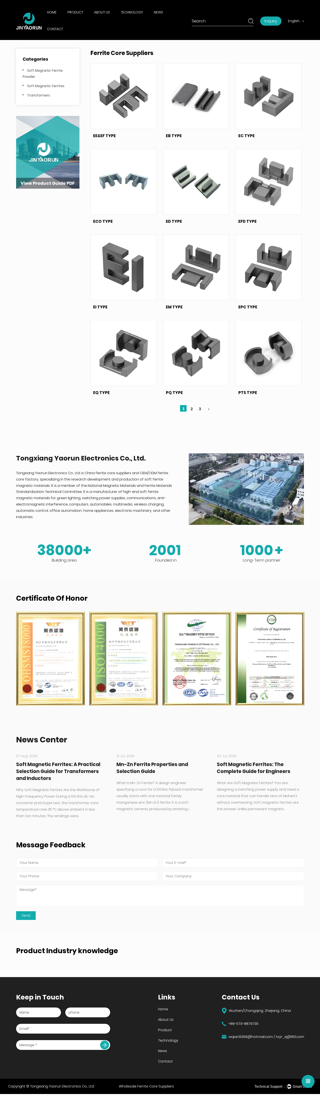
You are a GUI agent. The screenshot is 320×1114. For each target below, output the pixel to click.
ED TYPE (174, 221)
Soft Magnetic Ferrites (45, 85)
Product (75, 12)
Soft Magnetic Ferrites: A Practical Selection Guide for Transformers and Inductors (58, 771)
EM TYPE (174, 307)
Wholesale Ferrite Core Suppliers (146, 1086)
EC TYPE (246, 135)
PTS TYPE (247, 392)
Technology (132, 12)
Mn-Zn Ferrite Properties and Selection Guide (152, 768)
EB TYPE (174, 135)
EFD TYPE (247, 221)
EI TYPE (100, 307)
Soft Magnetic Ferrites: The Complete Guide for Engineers (253, 768)
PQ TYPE (174, 392)
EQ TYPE (101, 392)
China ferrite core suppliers (108, 473)
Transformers (38, 95)
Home (52, 12)
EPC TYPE (247, 307)
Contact (55, 29)
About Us (102, 12)
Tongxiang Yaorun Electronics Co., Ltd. (62, 1086)
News (158, 12)
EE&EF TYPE (104, 135)
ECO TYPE (103, 221)
